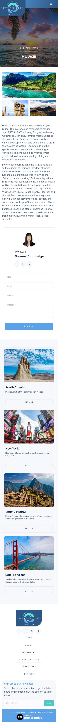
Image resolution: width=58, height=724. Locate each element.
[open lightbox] (29, 85)
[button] (51, 4)
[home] (12, 8)
